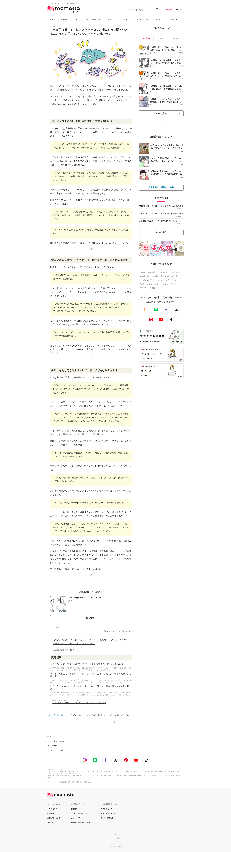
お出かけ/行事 (142, 19)
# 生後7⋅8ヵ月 (145, 280)
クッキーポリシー (77, 818)
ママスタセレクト (107, 809)
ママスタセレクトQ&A (55, 741)
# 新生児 (151, 272)
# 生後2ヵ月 (175, 272)
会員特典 (50, 813)
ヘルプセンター (53, 809)
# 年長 (165, 284)
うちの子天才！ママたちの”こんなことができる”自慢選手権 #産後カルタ (87, 664)
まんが (158, 19)
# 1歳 (174, 280)
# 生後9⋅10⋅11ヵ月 (161, 280)
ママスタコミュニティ (70, 700)
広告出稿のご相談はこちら (161, 187)
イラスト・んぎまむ (91, 569)
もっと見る (161, 113)
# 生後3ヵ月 (145, 276)
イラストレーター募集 (55, 750)
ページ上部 (115, 838)
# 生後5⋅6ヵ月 (171, 276)
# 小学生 (174, 284)
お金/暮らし (124, 19)
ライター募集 (52, 746)
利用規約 (74, 809)
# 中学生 (143, 288)
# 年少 (149, 284)
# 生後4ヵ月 (158, 276)
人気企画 (64, 19)
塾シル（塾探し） (107, 818)
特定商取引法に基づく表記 (80, 822)
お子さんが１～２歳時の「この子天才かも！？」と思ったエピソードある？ (79, 703)
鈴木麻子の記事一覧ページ (65, 650)
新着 (51, 19)
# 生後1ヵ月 (163, 272)
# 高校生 (153, 288)
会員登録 (168, 9)
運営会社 (50, 822)
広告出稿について (53, 818)
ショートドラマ (174, 19)
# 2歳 (142, 284)
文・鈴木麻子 (56, 569)
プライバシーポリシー (79, 813)
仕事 (110, 19)
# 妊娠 (142, 272)
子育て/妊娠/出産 (93, 19)
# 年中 (157, 284)
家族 (77, 19)
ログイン (180, 9)
